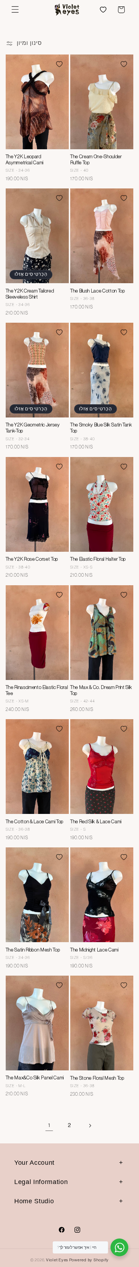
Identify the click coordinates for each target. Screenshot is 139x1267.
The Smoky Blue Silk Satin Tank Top (101, 427)
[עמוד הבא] (90, 1125)
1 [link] (49, 1125)
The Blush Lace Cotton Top (97, 291)
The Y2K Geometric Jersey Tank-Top (33, 427)
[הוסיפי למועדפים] (59, 64)
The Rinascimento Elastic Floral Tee (37, 690)
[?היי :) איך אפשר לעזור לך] (119, 1247)
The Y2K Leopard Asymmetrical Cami (24, 159)
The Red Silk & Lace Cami (96, 821)
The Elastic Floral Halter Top (98, 559)
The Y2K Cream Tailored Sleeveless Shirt (30, 294)
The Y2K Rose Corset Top (32, 559)
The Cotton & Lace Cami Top (34, 821)
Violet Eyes (57, 1259)
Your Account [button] (34, 1162)
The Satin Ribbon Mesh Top (33, 949)
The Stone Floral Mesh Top (97, 1078)
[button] (15, 9)
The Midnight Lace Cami (94, 949)
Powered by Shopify (89, 1259)
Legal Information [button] (41, 1181)
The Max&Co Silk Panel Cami (35, 1077)
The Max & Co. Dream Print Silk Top (101, 690)
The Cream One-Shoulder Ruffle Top (96, 159)
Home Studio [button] (34, 1201)
